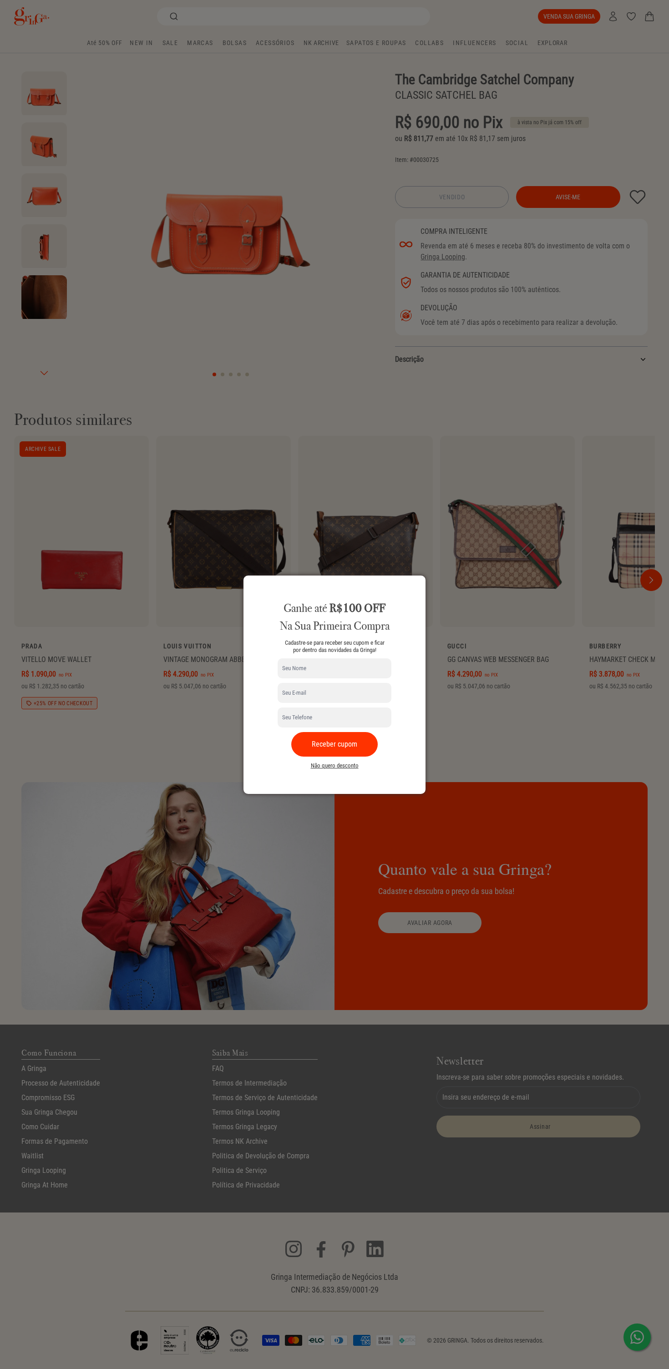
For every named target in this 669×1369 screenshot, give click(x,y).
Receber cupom (334, 744)
